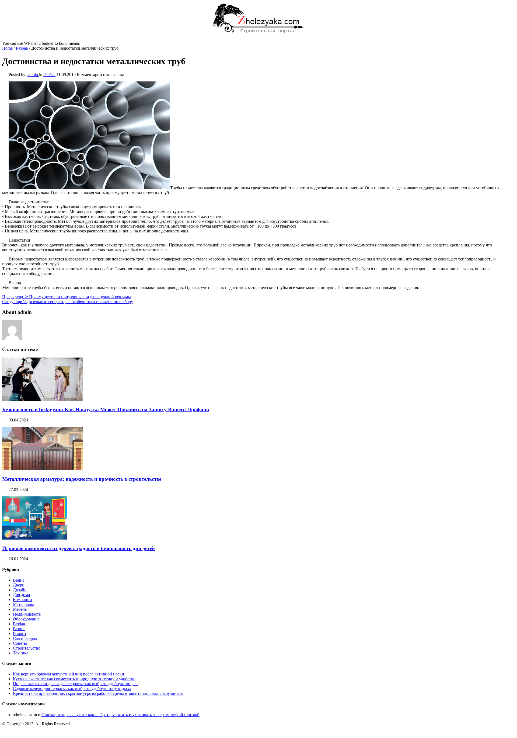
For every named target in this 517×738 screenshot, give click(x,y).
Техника (20, 653)
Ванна (19, 580)
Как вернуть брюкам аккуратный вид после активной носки (68, 674)
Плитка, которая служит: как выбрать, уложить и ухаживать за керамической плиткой (120, 714)
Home (7, 48)
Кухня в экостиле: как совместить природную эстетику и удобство (74, 679)
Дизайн (20, 590)
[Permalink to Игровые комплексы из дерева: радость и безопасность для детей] (34, 538)
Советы (20, 643)
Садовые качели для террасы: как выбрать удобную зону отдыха (72, 688)
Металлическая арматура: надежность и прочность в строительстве (81, 479)
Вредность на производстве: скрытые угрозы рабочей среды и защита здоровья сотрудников (98, 693)
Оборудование (26, 619)
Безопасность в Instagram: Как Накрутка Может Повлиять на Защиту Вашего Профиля (105, 409)
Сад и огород (25, 638)
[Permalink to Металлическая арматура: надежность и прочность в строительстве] (42, 468)
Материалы (23, 604)
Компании (22, 599)
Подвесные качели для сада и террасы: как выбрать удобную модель (75, 683)
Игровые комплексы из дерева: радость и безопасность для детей (78, 548)
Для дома (21, 594)
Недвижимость (27, 614)
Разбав (22, 48)
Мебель (20, 609)
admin (33, 74)
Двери (19, 585)
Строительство (26, 648)
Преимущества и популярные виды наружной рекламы (66, 296)
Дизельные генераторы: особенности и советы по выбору (67, 301)
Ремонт (19, 633)
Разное (19, 628)
